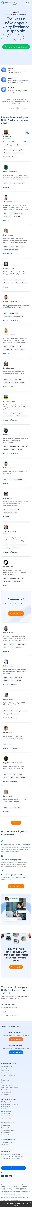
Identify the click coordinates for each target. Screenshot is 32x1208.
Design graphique (6, 1111)
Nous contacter (5, 1147)
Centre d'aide (5, 1144)
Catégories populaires (8, 1099)
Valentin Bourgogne (9, 531)
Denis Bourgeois (8, 368)
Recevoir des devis (16, 613)
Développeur (11, 1026)
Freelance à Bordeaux (7, 1135)
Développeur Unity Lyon (10, 1007)
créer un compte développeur (16, 52)
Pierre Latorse (8, 235)
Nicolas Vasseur (8, 699)
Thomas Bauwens (9, 335)
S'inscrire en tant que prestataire (10, 1087)
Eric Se (5, 434)
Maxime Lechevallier (10, 301)
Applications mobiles (7, 1115)
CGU (28, 1197)
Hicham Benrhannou (10, 171)
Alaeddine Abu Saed (9, 202)
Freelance (3, 1026)
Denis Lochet (7, 732)
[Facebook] (2, 1176)
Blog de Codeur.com (7, 1073)
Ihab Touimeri (7, 498)
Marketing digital (6, 1113)
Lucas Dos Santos (9, 401)
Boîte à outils (5, 1070)
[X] (6, 1176)
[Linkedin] (10, 1176)
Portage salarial (6, 1092)
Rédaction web (5, 1109)
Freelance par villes (7, 1123)
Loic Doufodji (7, 136)
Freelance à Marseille (7, 1130)
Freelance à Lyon (6, 1128)
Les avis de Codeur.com (8, 1075)
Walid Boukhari (8, 566)
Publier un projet (16, 967)
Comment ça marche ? (7, 1142)
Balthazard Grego (9, 268)
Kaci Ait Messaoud (9, 633)
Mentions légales (5, 1197)
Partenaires (4, 1094)
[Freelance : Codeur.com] (9, 3)
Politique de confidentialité (18, 1197)
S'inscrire (13, 1168)
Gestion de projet (6, 1118)
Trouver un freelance (7, 1085)
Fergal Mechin (8, 796)
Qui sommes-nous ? (7, 1066)
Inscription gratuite (16, 1052)
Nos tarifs (4, 1068)
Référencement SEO (7, 1106)
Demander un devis (7, 1083)
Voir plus (15, 823)
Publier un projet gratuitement (16, 47)
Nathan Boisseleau (9, 468)
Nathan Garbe (8, 666)
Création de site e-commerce (9, 1104)
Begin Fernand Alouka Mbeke (12, 763)
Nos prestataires (6, 1090)
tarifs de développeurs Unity (16, 877)
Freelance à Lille (6, 1132)
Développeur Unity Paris (10, 1015)
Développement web (7, 1102)
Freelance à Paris (6, 1125)
